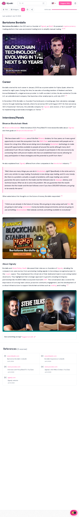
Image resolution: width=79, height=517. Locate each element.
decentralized (21, 210)
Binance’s (20, 131)
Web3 (51, 26)
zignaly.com (12, 377)
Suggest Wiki (65, 3)
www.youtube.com (14, 367)
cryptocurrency (69, 26)
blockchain (28, 131)
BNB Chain (44, 141)
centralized (27, 207)
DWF (45, 280)
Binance (8, 128)
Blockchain (15, 128)
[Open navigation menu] (75, 3)
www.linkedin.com (13, 356)
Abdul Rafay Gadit (19, 268)
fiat (68, 204)
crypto (8, 274)
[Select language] (54, 3)
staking (54, 285)
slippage (58, 180)
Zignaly (44, 26)
